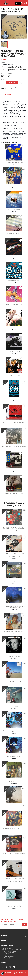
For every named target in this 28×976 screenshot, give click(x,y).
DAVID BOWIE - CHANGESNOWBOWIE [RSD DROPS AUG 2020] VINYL (14, 655)
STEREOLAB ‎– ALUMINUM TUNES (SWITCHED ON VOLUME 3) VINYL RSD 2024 (14, 905)
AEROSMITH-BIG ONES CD (14, 280)
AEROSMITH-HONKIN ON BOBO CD (14, 257)
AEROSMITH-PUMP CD (14, 351)
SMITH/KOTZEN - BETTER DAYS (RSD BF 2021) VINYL (14, 580)
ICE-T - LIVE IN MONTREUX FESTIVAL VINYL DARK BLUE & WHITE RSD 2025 (14, 755)
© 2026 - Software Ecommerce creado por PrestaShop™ (14, 973)
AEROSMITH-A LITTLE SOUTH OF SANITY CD (14, 186)
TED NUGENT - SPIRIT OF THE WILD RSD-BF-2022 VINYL (14, 829)
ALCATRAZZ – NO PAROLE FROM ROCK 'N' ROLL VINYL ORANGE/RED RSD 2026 (14, 854)
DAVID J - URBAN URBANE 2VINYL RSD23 (14, 805)
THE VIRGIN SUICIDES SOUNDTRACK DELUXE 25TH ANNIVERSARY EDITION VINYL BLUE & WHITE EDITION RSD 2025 (14, 606)
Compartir (8, 88)
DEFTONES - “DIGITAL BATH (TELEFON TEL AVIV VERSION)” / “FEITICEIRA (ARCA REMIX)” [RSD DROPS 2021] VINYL (14, 529)
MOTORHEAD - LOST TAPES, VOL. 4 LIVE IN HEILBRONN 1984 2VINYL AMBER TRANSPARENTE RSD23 (14, 555)
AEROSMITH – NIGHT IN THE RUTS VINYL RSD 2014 (14, 446)
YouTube (11, 967)
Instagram (16, 967)
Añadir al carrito (12, 82)
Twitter (7, 967)
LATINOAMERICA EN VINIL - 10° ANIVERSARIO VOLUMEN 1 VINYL (14, 705)
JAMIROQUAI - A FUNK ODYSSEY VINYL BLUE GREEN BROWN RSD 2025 (14, 730)
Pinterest (15, 88)
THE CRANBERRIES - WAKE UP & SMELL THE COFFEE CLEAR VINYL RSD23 (14, 680)
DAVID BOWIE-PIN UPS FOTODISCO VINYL (14, 631)
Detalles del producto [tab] (10, 97)
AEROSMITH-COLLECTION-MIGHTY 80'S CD (14, 422)
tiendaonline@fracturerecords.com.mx (13, 958)
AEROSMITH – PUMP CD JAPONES (14, 470)
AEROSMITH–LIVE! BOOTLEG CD (14, 233)
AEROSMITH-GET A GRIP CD (14, 328)
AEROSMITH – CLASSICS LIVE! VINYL (14, 162)
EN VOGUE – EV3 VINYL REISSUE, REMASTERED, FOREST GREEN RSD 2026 (14, 780)
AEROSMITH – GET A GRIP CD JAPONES (14, 493)
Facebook (4, 967)
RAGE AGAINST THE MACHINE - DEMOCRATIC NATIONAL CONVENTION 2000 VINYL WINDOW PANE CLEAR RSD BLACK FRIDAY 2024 (14, 880)
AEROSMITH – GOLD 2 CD (14, 375)
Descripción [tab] (7, 94)
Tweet (11, 88)
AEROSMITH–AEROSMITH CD (14, 209)
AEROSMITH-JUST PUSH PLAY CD (14, 304)
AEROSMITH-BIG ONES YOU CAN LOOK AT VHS (14, 399)
